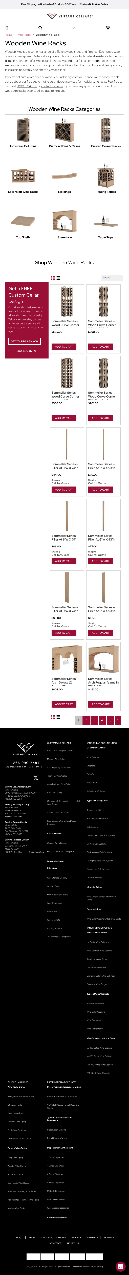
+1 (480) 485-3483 (13, 852)
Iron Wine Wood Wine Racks (20, 1138)
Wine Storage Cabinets (99, 928)
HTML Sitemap (97, 1266)
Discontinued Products (81, 1266)
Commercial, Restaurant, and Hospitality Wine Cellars (64, 802)
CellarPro (91, 774)
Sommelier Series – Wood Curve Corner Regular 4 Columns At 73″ (67, 396)
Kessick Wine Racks (16, 1113)
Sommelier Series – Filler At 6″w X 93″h (101, 538)
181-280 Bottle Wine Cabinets (99, 1056)
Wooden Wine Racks (17, 1166)
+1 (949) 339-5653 (13, 834)
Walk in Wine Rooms (95, 1003)
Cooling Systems (54, 928)
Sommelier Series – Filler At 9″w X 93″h (101, 609)
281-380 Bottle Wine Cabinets (100, 1064)
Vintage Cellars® (47, 1266)
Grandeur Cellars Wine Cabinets (101, 976)
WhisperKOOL (93, 782)
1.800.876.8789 (27, 86)
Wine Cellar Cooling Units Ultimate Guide (101, 898)
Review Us (73, 1243)
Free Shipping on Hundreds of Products (42, 4)
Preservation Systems (56, 1129)
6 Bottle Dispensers (55, 1174)
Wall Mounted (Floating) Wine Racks (23, 1199)
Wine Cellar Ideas (54, 903)
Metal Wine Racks (15, 1157)
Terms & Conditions (53, 1237)
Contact (55, 1243)
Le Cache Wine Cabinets (98, 942)
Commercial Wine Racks (18, 1183)
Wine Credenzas (94, 1020)
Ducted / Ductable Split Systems (101, 835)
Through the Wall (94, 810)
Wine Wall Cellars (54, 792)
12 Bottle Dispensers (56, 1191)
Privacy (76, 1237)
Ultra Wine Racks (15, 1105)
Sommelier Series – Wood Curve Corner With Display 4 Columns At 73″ (65, 325)
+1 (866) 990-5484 (13, 816)
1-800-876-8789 (25, 351)
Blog (32, 1237)
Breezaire (91, 765)
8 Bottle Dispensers (55, 1182)
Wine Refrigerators (95, 1028)
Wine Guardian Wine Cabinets (99, 950)
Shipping (92, 1237)
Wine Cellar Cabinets (96, 1012)
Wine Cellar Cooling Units (102, 743)
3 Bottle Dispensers (55, 1157)
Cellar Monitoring (94, 877)
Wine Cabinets (53, 920)
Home (9, 35)
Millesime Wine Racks (17, 1121)
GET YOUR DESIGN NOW (24, 341)
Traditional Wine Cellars (57, 776)
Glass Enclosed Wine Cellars (59, 784)
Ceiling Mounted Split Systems (100, 860)
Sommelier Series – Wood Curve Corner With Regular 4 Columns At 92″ (102, 396)
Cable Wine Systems (17, 1130)
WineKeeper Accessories (58, 1208)
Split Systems (92, 827)
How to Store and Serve (57, 894)
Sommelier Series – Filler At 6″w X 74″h (65, 538)
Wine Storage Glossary (57, 877)
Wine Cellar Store (55, 861)
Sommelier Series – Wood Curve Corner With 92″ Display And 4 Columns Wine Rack (103, 325)
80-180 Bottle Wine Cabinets (99, 1048)
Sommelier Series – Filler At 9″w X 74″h (65, 609)
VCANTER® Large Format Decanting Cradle (63, 1106)
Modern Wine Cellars (56, 759)
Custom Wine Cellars (59, 743)
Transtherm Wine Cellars (97, 959)
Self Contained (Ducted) (98, 818)
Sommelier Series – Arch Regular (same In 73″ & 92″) (103, 682)
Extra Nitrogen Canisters (57, 1138)
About (19, 1237)
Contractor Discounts (57, 1217)
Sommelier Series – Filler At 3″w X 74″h (65, 466)
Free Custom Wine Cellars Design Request (61, 822)
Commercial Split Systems (98, 869)
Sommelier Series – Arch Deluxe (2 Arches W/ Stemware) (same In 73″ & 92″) (66, 682)
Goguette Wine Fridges (97, 984)
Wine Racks (24, 35)
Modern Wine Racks (16, 1208)
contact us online (52, 86)
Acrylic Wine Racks (16, 1174)
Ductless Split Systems (96, 843)
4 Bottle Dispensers (55, 1165)
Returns (109, 1237)
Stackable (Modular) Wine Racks (22, 1191)
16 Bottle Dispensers (56, 1199)
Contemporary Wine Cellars (59, 767)
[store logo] (70, 16)
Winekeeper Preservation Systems (62, 1096)
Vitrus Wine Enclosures (96, 967)
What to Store (53, 886)
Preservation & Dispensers (61, 1082)
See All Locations (36, 852)
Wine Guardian (93, 757)
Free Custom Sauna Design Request (63, 851)
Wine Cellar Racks (18, 1082)
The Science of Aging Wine (59, 936)
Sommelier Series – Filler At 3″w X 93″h (101, 466)
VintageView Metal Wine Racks (21, 1096)
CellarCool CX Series (96, 791)
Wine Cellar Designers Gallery (60, 750)
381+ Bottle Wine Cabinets (98, 1073)
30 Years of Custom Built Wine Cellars (87, 4)
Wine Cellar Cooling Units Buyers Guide (104, 919)
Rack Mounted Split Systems (99, 852)
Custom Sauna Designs (57, 843)
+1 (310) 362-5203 (13, 799)
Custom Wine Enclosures (58, 812)
